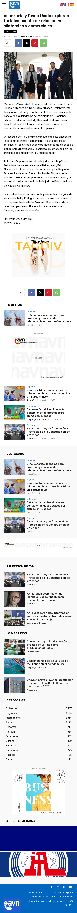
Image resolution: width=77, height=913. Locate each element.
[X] (26, 43)
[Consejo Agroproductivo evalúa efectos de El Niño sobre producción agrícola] (14, 647)
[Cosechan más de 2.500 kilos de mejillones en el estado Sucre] (14, 666)
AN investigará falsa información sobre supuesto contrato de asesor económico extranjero (49, 616)
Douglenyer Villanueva (36, 419)
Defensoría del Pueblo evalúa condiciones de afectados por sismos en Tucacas (46, 412)
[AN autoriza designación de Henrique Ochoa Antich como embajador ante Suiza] (14, 599)
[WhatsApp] (43, 43)
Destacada (32, 311)
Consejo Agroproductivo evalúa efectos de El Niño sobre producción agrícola (47, 645)
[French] (67, 4)
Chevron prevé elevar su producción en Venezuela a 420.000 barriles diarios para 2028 (50, 683)
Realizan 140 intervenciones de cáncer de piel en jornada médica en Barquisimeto (48, 393)
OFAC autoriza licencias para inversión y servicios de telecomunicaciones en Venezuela (49, 318)
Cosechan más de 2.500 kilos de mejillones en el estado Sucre (47, 662)
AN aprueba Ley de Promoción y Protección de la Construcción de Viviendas (48, 432)
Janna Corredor (33, 651)
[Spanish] (72, 4)
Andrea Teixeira (33, 400)
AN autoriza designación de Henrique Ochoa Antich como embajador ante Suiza (46, 597)
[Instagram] (58, 887)
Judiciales (31, 406)
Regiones (31, 387)
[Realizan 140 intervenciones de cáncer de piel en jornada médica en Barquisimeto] (14, 393)
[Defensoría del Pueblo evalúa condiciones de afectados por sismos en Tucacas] (14, 413)
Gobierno (10, 31)
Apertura (31, 425)
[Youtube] (70, 887)
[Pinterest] (34, 43)
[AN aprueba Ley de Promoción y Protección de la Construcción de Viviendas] (14, 432)
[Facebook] (18, 43)
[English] (62, 4)
